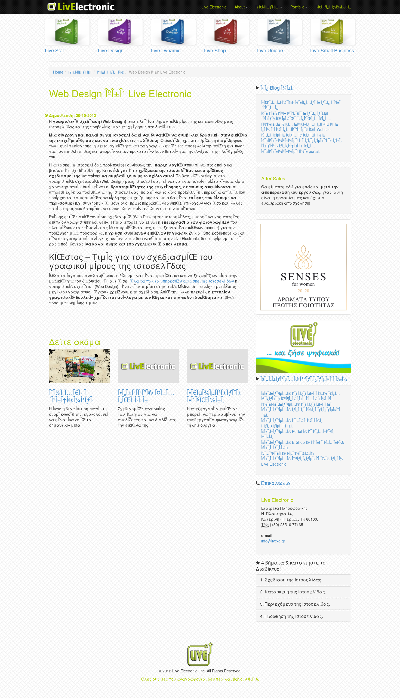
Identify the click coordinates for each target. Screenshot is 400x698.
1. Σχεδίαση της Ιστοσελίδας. (291, 579)
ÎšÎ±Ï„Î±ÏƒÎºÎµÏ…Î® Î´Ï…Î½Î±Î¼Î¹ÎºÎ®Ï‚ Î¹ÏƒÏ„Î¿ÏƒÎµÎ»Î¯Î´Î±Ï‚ (291, 423)
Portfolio (297, 7)
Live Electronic (213, 7)
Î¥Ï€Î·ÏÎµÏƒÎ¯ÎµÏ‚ (267, 7)
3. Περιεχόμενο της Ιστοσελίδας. (295, 604)
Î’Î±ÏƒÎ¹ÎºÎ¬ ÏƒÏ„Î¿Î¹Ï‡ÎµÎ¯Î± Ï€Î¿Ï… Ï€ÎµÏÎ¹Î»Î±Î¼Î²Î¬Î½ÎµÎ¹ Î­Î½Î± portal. (290, 148)
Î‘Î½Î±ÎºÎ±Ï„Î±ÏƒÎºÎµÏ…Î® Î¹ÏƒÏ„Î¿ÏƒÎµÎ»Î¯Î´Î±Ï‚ (296, 404)
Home (58, 72)
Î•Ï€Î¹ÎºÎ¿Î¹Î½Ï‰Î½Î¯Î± (333, 7)
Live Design (111, 50)
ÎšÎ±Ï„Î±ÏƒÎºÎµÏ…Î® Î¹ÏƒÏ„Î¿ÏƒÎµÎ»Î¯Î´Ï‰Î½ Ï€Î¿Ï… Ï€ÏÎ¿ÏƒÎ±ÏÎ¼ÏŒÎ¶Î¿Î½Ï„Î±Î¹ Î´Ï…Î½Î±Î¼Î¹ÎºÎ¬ (300, 395)
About (240, 7)
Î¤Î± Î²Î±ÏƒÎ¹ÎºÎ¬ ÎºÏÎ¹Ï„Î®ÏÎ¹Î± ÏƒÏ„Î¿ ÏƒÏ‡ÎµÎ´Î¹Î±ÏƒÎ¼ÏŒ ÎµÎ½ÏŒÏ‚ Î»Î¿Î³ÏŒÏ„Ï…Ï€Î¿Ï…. (296, 115)
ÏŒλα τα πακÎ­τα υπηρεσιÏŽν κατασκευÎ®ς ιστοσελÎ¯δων (181, 281)
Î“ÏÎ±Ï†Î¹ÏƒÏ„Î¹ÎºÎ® (110, 72)
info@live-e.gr (273, 541)
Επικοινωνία (276, 482)
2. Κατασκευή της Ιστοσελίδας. (293, 591)
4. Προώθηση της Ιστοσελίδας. (291, 616)
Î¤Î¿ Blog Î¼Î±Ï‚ (276, 87)
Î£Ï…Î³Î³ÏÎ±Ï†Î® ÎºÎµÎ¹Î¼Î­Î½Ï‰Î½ (287, 453)
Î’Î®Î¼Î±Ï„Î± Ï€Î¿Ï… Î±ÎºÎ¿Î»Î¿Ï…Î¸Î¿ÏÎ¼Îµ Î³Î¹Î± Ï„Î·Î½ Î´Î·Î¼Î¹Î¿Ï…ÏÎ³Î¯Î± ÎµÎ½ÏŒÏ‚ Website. (299, 126)
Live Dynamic (165, 50)
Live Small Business (332, 50)
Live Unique (270, 50)
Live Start (55, 50)
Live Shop (215, 50)
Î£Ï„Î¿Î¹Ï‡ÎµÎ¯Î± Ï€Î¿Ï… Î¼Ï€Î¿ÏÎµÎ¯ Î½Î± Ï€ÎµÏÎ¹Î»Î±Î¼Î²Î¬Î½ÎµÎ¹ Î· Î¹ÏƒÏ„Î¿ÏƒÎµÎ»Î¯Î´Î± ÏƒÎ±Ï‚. (301, 137)
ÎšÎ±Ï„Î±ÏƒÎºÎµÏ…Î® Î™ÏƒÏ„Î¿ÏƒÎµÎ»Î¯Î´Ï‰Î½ (303, 378)
